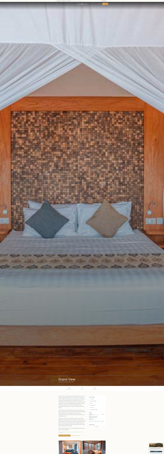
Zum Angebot (156, 451)
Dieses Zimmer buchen (64, 435)
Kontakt (96, 426)
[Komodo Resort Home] (82, 4)
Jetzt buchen (104, 4)
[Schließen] (107, 0)
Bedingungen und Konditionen (75, 435)
